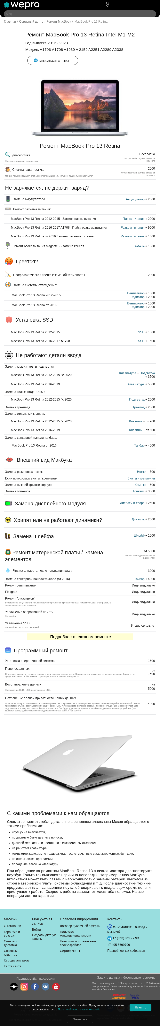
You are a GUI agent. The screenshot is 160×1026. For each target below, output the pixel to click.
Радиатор (137, 297)
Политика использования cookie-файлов (78, 943)
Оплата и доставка (10, 943)
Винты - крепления (141, 478)
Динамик (138, 519)
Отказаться (80, 1019)
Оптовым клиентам (11, 952)
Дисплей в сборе (132, 503)
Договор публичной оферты (80, 926)
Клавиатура (127, 373)
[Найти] (152, 14)
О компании (12, 926)
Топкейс (138, 491)
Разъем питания (132, 227)
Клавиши (135, 421)
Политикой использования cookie (79, 1009)
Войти (36, 929)
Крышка (140, 484)
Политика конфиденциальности (75, 933)
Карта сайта (12, 966)
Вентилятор (135, 293)
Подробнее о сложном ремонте (80, 636)
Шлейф (139, 535)
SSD (141, 332)
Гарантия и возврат (12, 933)
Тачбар (139, 445)
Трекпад (138, 407)
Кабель (139, 246)
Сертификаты (70, 951)
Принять (140, 1007)
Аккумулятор (135, 199)
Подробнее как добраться (126, 950)
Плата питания (133, 218)
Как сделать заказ (16, 960)
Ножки (141, 471)
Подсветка (147, 373)
